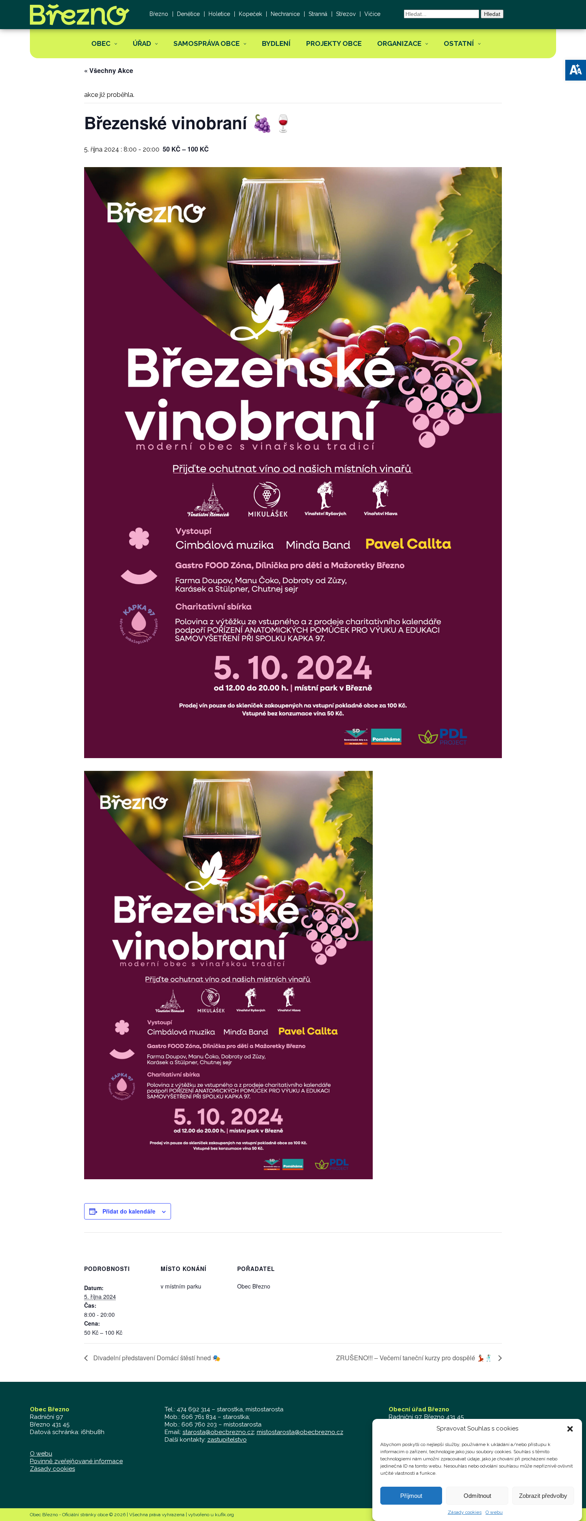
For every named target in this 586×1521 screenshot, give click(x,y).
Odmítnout (477, 1495)
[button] (575, 70)
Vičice (372, 14)
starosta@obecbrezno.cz (218, 1432)
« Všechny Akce (108, 70)
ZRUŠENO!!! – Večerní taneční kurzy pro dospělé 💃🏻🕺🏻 (415, 1357)
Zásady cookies (465, 1512)
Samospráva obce (206, 43)
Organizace (399, 43)
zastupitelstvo (227, 1439)
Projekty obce (334, 43)
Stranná (318, 14)
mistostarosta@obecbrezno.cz (300, 1432)
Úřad (142, 43)
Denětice (188, 14)
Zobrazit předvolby (543, 1495)
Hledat (492, 14)
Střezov (346, 14)
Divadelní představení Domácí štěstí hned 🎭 (156, 1357)
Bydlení (276, 43)
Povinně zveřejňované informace (76, 1461)
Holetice (219, 14)
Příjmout (411, 1495)
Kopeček (250, 14)
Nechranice (285, 14)
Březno (158, 14)
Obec (100, 43)
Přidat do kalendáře (128, 1211)
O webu (494, 1512)
